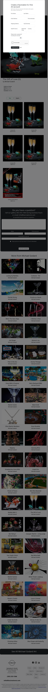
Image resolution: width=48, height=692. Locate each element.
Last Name (26, 13)
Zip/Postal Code (24, 29)
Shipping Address (15, 23)
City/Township (27, 23)
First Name (13, 13)
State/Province (14, 28)
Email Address (14, 18)
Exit (21, 47)
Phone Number (31, 18)
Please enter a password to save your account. (16, 35)
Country (29, 28)
